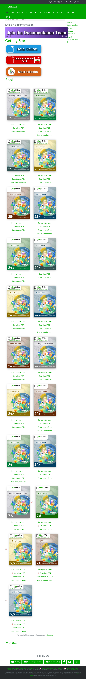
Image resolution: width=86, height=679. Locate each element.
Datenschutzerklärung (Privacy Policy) (29, 668)
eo (44, 12)
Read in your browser (44, 135)
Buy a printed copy (18, 124)
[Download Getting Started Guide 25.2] (18, 104)
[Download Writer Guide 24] (44, 451)
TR (73, 12)
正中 (68, 12)
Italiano (79, 2)
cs (18, 12)
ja (57, 12)
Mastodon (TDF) (54, 662)
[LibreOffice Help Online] (23, 49)
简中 (62, 12)
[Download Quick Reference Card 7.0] (23, 60)
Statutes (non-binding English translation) (52, 668)
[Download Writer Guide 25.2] (44, 203)
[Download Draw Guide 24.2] (18, 400)
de (31, 12)
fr (35, 12)
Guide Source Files (18, 131)
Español (68, 2)
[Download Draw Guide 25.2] (44, 155)
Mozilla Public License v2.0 (73, 671)
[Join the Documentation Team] (36, 32)
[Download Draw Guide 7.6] (19, 549)
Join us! (69, 28)
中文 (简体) (57, 2)
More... (84, 2)
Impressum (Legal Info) (13, 668)
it (26, 12)
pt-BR (12, 12)
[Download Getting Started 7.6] (18, 502)
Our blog (17, 662)
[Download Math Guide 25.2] (18, 155)
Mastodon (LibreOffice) (34, 662)
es (22, 12)
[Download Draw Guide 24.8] (18, 301)
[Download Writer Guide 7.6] (19, 600)
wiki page (49, 635)
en (7, 12)
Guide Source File (18, 529)
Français (74, 2)
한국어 (8, 17)
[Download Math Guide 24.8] (44, 254)
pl (49, 12)
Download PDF (18, 128)
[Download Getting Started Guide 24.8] (44, 352)
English (51, 2)
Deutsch (63, 2)
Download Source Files (44, 577)
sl (53, 12)
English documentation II (72, 39)
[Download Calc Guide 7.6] (45, 502)
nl (40, 12)
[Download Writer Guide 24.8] (44, 301)
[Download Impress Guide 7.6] (45, 549)
